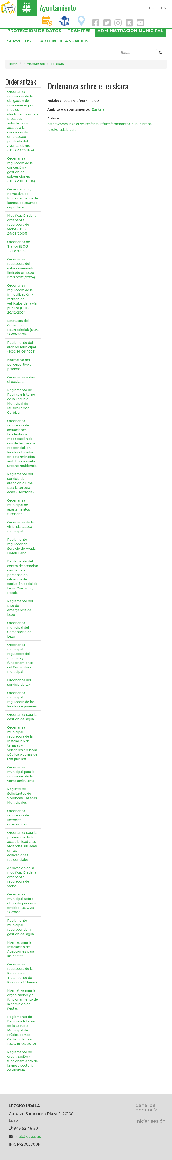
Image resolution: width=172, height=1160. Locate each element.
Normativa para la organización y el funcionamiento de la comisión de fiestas (22, 999)
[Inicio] (8, 7)
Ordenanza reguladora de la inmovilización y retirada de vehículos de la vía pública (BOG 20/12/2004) (22, 299)
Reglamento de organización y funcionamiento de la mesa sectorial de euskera (22, 1061)
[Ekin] (160, 52)
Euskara (57, 64)
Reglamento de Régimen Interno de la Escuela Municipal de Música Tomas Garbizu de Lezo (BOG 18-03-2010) (21, 1030)
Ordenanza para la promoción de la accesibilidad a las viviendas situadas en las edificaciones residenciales (22, 846)
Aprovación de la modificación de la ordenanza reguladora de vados (21, 877)
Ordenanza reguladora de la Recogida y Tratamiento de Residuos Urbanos (22, 973)
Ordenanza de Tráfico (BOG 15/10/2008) (18, 246)
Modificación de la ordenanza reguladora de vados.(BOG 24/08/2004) (21, 225)
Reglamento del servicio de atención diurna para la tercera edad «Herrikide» (20, 483)
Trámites (79, 30)
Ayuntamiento (58, 7)
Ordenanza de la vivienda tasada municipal (20, 526)
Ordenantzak (34, 64)
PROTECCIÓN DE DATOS (34, 30)
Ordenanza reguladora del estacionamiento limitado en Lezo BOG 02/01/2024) (21, 268)
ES (163, 8)
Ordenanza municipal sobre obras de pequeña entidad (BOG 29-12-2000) (21, 903)
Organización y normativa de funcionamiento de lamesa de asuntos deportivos (22, 198)
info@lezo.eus (27, 1136)
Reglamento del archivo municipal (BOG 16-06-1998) (21, 347)
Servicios (19, 41)
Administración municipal (130, 30)
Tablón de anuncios (62, 41)
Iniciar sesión (150, 1121)
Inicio (13, 64)
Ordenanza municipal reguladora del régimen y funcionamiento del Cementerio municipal (20, 658)
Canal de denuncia (146, 1107)
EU (152, 8)
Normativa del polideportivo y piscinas (19, 364)
